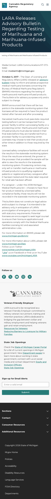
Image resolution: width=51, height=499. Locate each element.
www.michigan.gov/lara (14, 244)
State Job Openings (14, 368)
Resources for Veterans (16, 328)
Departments (11, 493)
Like (5, 253)
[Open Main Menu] (47, 4)
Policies (8, 459)
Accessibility (10, 466)
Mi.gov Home (11, 452)
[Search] (42, 4)
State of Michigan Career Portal (31, 347)
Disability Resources (14, 473)
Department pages (32, 353)
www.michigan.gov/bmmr (15, 236)
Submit (26, 392)
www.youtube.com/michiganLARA (19, 255)
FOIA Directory (12, 486)
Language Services (14, 480)
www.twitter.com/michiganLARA (19, 250)
